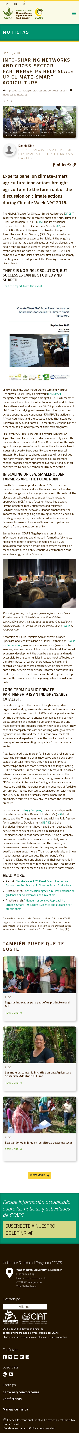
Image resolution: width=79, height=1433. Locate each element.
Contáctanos (12, 1398)
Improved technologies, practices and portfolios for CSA (36, 90)
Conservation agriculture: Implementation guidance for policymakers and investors (40, 893)
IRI (58, 226)
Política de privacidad (42, 1428)
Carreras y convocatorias (21, 1392)
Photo (66, 625)
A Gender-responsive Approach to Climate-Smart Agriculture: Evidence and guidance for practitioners (38, 904)
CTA (39, 222)
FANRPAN (54, 394)
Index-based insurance (15, 94)
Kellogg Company (31, 810)
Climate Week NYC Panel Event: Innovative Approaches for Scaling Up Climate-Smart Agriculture (38, 883)
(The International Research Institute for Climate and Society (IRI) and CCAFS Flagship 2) (45, 154)
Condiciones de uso (15, 1428)
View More (37, 1175)
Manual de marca (15, 1409)
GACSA (69, 213)
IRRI (59, 814)
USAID (46, 822)
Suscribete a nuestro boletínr (30, 1229)
